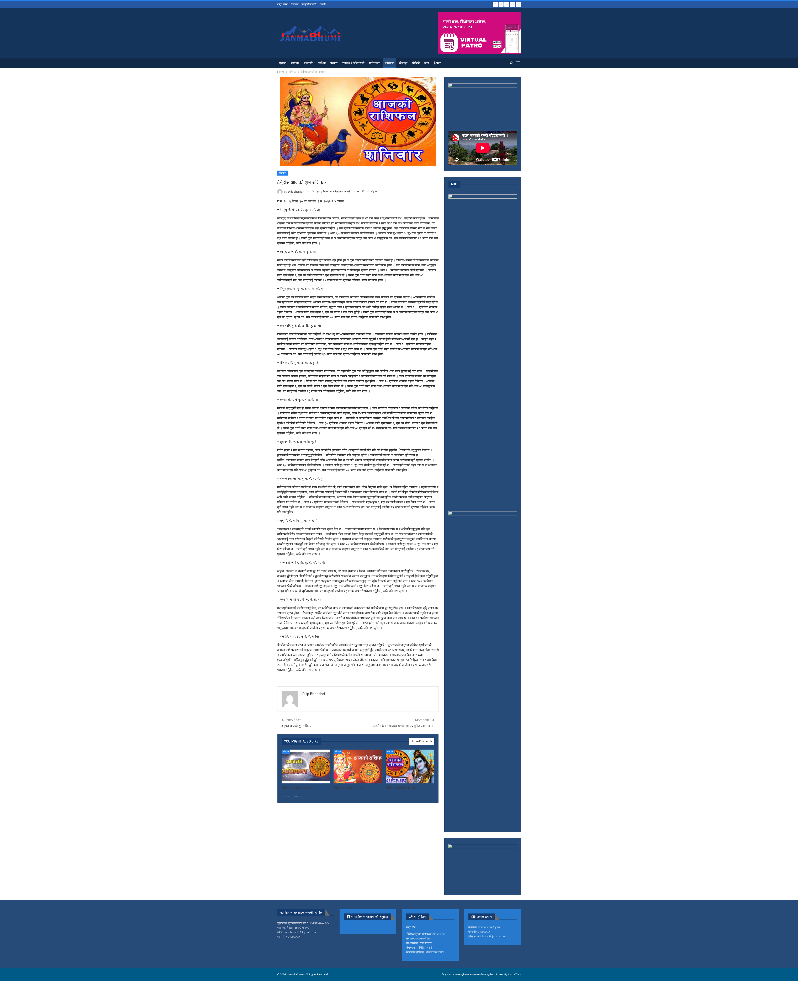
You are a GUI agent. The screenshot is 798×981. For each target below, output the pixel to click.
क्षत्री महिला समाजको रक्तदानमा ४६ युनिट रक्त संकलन (404, 726)
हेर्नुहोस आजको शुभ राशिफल (296, 726)
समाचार (295, 63)
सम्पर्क (323, 4)
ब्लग (426, 63)
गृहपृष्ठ (282, 63)
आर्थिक (322, 63)
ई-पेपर (437, 63)
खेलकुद (403, 63)
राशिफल (389, 63)
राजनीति (308, 63)
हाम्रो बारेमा (282, 4)
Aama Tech (514, 974)
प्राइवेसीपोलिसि (309, 4)
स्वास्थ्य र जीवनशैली (353, 63)
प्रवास (333, 63)
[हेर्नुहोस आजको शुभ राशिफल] (306, 766)
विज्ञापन (294, 4)
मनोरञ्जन (374, 63)
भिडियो (416, 63)
